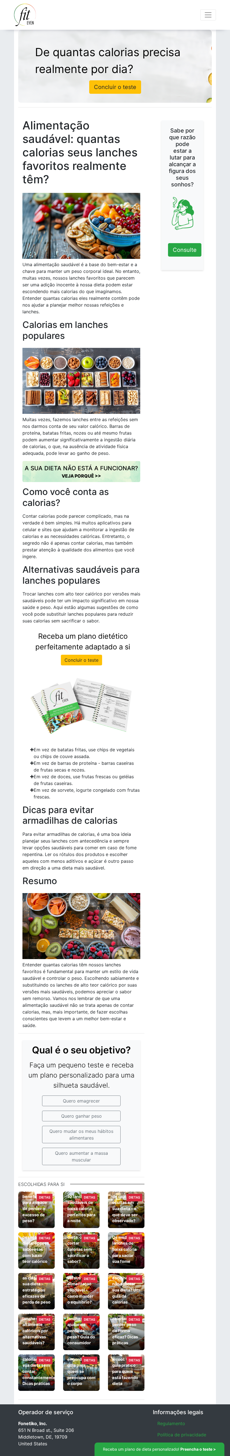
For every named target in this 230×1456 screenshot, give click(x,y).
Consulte (185, 250)
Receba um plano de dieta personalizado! (159, 1449)
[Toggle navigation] (208, 14)
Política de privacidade (181, 1434)
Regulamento (171, 1423)
